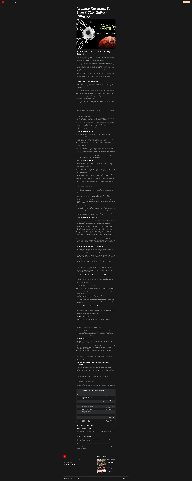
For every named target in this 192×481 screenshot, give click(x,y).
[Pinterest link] (70, 465)
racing (108, 459)
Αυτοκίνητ (24, 2)
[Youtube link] (75, 465)
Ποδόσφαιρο (15, 2)
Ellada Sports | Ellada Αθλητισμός (72, 478)
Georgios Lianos (110, 462)
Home (7, 2)
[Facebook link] (66, 465)
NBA (19, 2)
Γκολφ (28, 2)
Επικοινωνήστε (187, 2)
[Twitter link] (64, 465)
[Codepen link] (68, 465)
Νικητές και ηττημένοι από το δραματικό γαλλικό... (117, 461)
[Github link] (72, 465)
